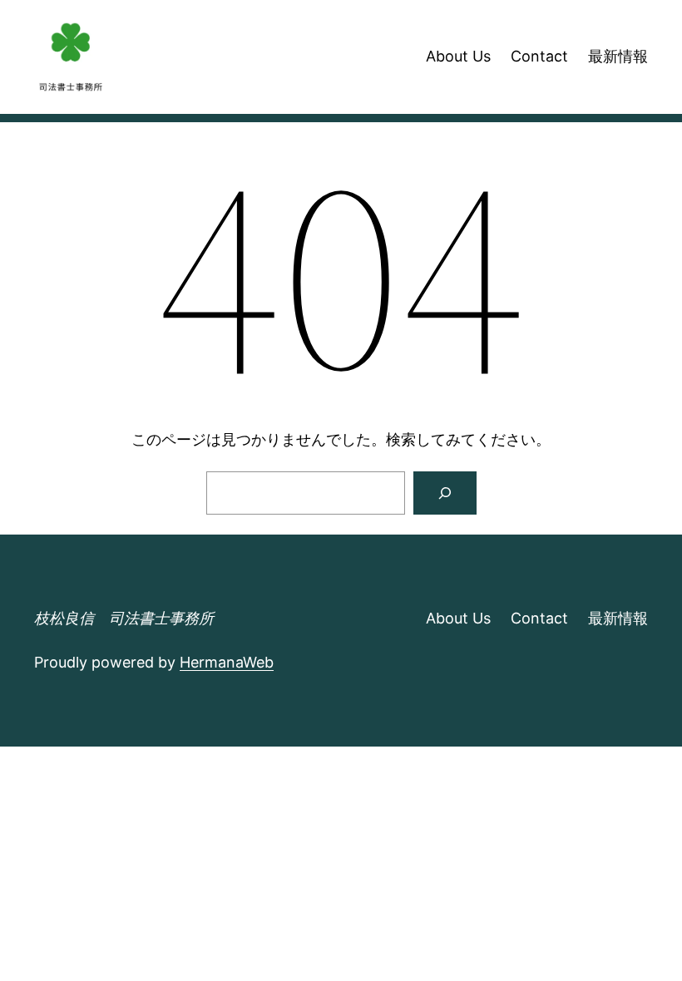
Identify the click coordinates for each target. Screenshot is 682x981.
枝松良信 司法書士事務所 (124, 618)
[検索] (445, 493)
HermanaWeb (227, 662)
